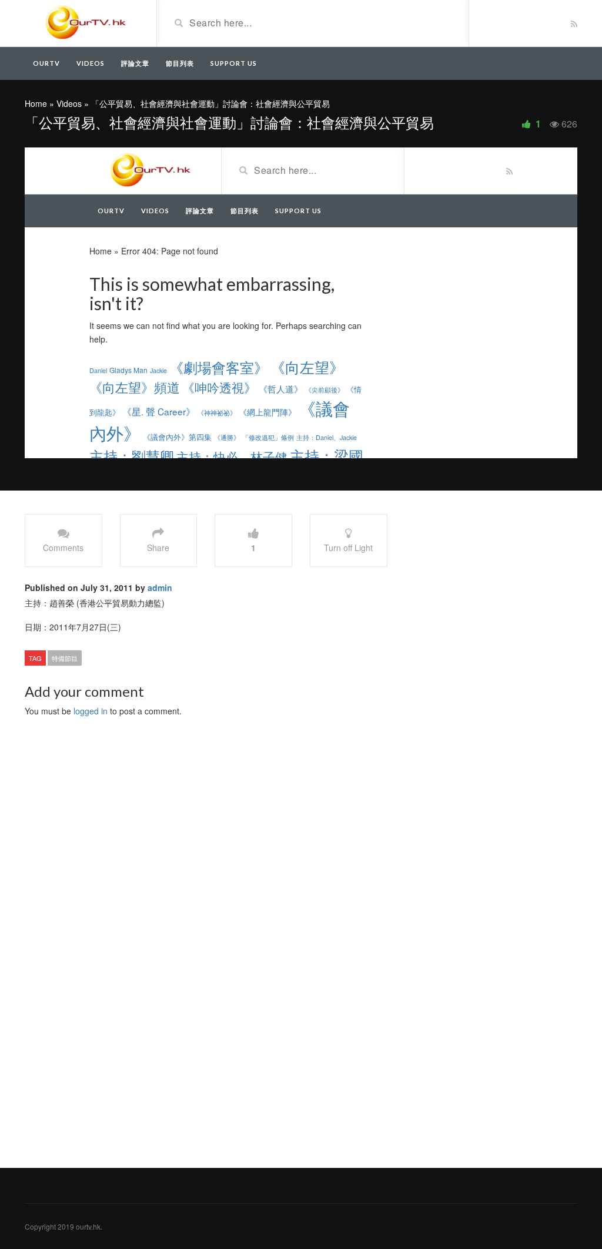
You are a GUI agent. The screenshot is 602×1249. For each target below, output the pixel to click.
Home (36, 103)
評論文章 (135, 63)
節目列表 (180, 63)
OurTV (46, 63)
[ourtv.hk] (86, 22)
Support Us (233, 63)
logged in (90, 711)
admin (160, 587)
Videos (90, 63)
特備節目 (65, 658)
